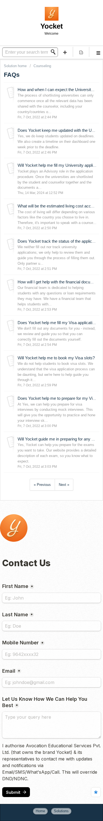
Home (40, 811)
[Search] (55, 52)
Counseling (42, 66)
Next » (64, 485)
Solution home (16, 66)
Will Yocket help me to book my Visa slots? (56, 357)
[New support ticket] (65, 52)
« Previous (42, 485)
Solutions (61, 811)
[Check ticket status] (81, 52)
